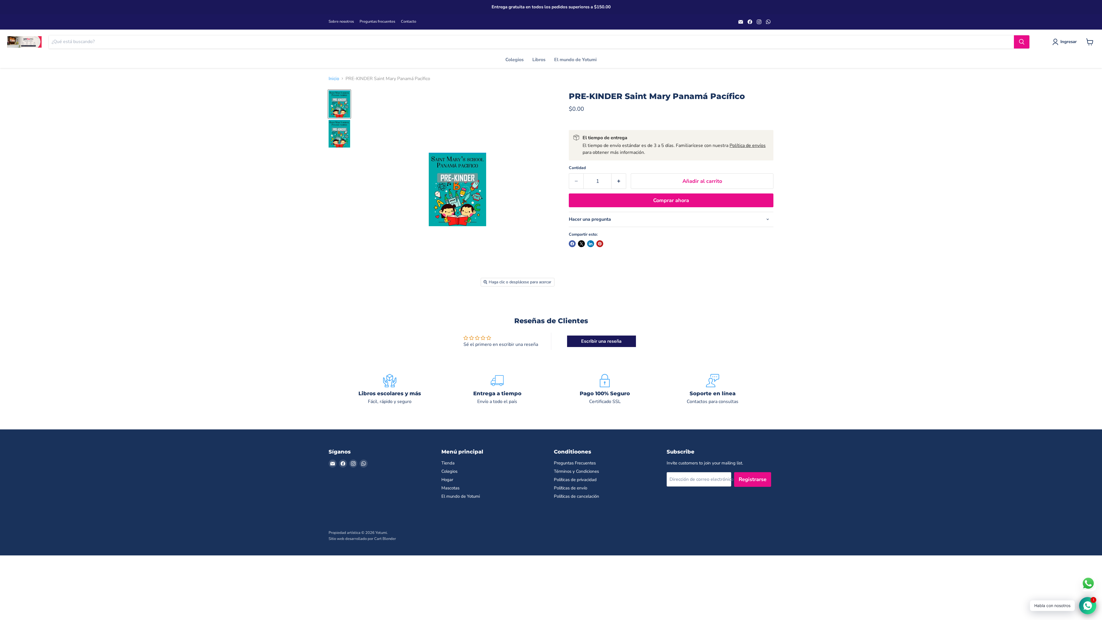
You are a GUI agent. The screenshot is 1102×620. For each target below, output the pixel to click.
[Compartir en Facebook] (572, 243)
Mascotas (450, 488)
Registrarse (753, 479)
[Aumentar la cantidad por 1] (619, 181)
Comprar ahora (671, 200)
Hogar (447, 480)
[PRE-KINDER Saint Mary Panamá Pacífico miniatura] (339, 104)
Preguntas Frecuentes (575, 463)
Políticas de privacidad (575, 480)
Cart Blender (385, 538)
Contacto (408, 22)
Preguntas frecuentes (377, 22)
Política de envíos (748, 145)
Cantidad (577, 168)
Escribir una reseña (601, 341)
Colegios (514, 60)
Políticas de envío (570, 488)
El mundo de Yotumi (575, 60)
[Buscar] (1021, 42)
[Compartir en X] (581, 243)
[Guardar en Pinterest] (599, 243)
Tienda (448, 463)
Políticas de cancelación (576, 496)
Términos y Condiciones (576, 471)
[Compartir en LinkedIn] (590, 243)
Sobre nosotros (341, 22)
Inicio (334, 78)
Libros (539, 60)
